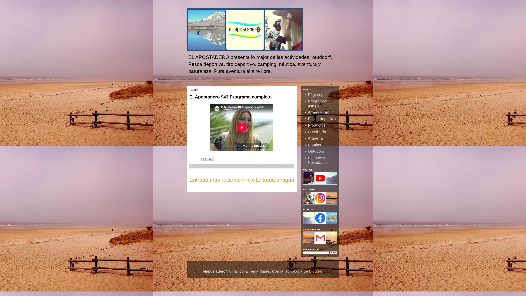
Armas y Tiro (318, 112)
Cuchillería (317, 132)
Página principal (322, 94)
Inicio (248, 180)
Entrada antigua (275, 180)
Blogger (315, 271)
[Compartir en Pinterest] (212, 159)
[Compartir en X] (207, 159)
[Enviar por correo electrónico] (202, 159)
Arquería (315, 138)
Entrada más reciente (215, 180)
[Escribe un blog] (204, 159)
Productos (316, 125)
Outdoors (316, 151)
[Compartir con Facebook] (210, 159)
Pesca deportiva (322, 119)
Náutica (314, 145)
